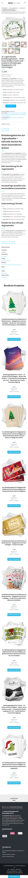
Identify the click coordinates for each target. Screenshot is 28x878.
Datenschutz (18, 869)
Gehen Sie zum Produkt (14, 339)
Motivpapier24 (4, 8)
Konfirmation (4, 256)
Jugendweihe (20, 117)
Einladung (13, 117)
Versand (11, 74)
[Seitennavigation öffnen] (3, 3)
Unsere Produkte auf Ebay (8, 856)
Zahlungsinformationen (12, 871)
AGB (8, 869)
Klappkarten (22, 8)
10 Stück (3, 269)
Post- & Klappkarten (13, 8)
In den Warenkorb (10, 106)
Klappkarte (4, 119)
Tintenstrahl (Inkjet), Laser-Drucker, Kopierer (11, 264)
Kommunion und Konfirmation (9, 9)
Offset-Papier (4, 273)
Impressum (12, 869)
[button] (24, 18)
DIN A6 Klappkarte (5, 260)
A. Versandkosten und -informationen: (14, 872)
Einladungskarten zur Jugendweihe (17, 113)
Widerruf (20, 871)
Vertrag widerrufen (14, 876)
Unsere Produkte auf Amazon (8, 854)
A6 (10, 117)
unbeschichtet (4, 277)
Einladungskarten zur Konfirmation (8, 10)
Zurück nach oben (14, 799)
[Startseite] (14, 2)
